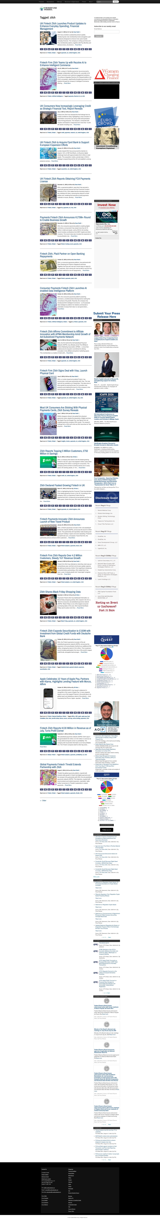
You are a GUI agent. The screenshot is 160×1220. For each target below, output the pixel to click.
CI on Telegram (45, 1204)
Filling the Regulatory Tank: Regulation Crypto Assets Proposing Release (107, 895)
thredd (77, 793)
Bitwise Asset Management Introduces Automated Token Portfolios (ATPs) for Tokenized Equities (105, 757)
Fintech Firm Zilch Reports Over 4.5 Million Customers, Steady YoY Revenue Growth (61, 557)
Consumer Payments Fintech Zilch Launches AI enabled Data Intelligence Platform (63, 289)
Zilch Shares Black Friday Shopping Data (60, 592)
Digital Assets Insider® (46, 1179)
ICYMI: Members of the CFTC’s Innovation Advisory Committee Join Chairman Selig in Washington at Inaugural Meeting (108, 952)
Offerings (59, 2)
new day (70, 718)
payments (63, 53)
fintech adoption (65, 546)
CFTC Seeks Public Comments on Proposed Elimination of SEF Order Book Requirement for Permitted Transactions (108, 963)
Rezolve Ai (77, 96)
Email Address (98, 29)
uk (67, 53)
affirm (73, 716)
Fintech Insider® (45, 1174)
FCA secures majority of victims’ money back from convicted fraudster (107, 1154)
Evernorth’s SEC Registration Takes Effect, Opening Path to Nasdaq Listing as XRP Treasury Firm (106, 737)
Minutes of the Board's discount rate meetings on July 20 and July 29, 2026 (105, 1029)
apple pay (84, 716)
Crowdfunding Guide (72, 1204)
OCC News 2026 (103, 841)
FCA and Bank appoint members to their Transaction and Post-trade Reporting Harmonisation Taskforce (106, 1147)
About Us (70, 1202)
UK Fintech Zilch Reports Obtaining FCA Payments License (65, 180)
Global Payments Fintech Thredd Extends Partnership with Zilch (60, 766)
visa (72, 207)
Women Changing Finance (73, 1193)
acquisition (64, 169)
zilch (79, 53)
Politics (69, 1177)
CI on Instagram (45, 1202)
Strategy (70, 1180)
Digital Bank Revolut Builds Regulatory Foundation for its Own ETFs (105, 750)
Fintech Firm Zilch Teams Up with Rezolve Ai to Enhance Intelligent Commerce (63, 64)
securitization (43, 669)
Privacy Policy (71, 1211)
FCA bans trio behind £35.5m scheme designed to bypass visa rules (105, 1141)
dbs (47, 718)
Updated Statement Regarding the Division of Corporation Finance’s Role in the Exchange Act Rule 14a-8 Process (107, 926)
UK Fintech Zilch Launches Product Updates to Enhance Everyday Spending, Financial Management (63, 26)
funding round (69, 244)
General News (71, 1173)
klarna (61, 718)
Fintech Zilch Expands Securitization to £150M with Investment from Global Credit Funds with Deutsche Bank (65, 633)
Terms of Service (71, 1209)
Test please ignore (104, 943)
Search (116, 2)
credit (62, 132)
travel (77, 546)
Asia (69, 1190)
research (72, 132)
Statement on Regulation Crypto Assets (105, 904)
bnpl (88, 716)
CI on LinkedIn (45, 1200)
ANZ (76, 716)
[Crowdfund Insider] (49, 12)
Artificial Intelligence (57, 96)
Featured (41, 2)
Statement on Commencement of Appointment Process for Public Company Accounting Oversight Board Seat (107, 915)
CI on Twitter (44, 1196)
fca (62, 207)
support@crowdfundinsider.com (51, 1190)
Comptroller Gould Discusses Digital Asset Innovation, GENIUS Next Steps (106, 862)
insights (63, 441)
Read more (99, 888)
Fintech (84, 2)
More (90, 2)
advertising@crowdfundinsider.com (54, 1192)
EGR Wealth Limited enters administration (106, 1136)
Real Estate (70, 1188)
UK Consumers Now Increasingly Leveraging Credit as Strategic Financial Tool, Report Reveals (65, 107)
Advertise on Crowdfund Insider (74, 1200)
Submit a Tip (70, 1198)
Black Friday (64, 621)
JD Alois (74, 457)
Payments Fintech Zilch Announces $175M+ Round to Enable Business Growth (65, 218)
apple (79, 716)
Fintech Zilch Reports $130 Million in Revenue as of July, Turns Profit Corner (65, 729)
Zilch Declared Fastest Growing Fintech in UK (62, 485)
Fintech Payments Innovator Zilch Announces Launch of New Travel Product (62, 520)
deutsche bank (65, 667)
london (68, 441)
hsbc (50, 718)
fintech (63, 244)
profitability (79, 755)
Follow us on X (106, 830)
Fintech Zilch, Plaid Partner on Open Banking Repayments (62, 255)
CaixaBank (42, 718)
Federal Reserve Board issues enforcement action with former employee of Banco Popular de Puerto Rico (106, 1007)
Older (43, 800)
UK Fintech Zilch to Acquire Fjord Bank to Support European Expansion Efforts (64, 143)
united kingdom (73, 53)
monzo (65, 718)
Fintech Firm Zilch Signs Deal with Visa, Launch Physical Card (63, 372)
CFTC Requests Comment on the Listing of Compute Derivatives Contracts (108, 972)
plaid (72, 278)
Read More (78, 45)
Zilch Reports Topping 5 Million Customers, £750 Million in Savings (64, 452)
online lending (76, 718)
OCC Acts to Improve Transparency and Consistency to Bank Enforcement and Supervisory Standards (105, 838)
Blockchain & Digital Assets (72, 2)
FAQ (69, 1206)
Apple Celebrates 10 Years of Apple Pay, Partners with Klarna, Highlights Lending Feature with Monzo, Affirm (65, 681)
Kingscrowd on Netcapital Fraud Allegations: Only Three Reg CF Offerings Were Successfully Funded (107, 765)
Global (54, 53)
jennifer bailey (55, 718)
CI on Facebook (45, 1198)
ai (73, 322)
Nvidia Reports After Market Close (104, 744)
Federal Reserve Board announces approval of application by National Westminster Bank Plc (104, 1051)
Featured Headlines (57, 716)
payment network (73, 667)
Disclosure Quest (45, 1176)
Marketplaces (50, 2)
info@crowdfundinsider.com (49, 1187)
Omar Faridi (76, 32)
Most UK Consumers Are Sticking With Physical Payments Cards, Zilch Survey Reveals (63, 409)
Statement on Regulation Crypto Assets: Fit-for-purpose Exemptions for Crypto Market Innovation (107, 883)
